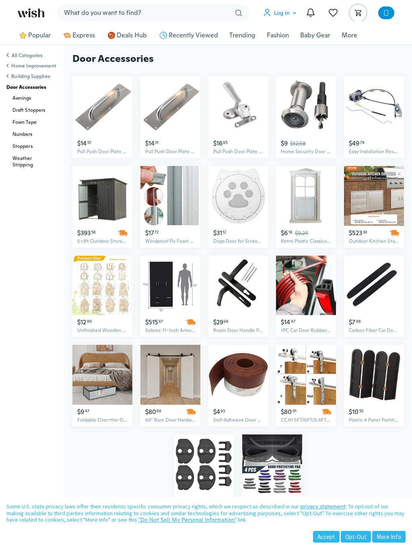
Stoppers (22, 146)
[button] (282, 13)
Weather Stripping (22, 161)
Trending (242, 35)
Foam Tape (24, 122)
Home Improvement (33, 66)
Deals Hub (132, 35)
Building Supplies (30, 76)
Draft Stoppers (28, 110)
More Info (389, 537)
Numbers (22, 134)
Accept (326, 537)
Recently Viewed (193, 35)
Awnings (21, 98)
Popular (39, 35)
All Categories (27, 56)
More (349, 35)
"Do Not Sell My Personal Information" (187, 519)
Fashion (278, 35)
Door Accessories (26, 87)
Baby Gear (315, 35)
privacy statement (323, 506)
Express (83, 35)
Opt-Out (356, 537)
